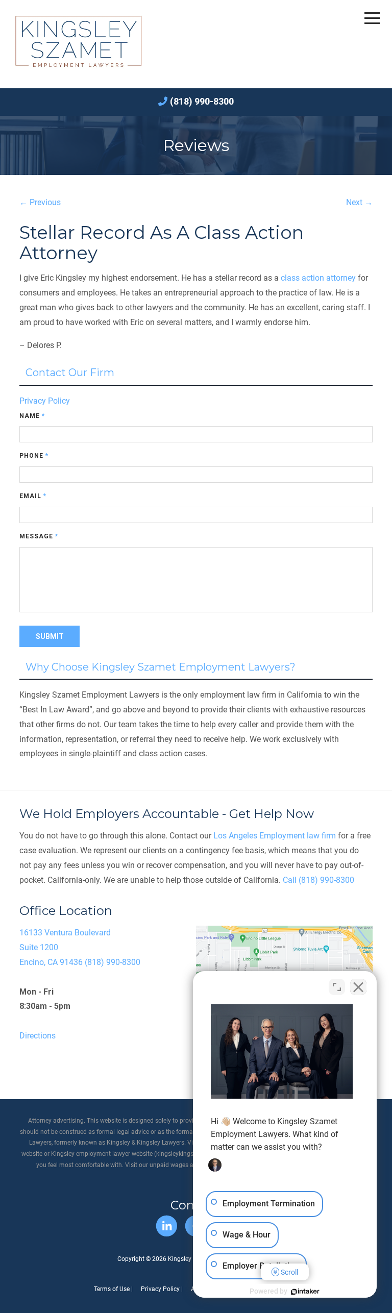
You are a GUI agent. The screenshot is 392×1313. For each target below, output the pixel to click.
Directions (37, 1036)
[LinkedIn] (166, 1226)
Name (32, 415)
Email (32, 496)
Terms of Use (112, 1289)
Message (38, 536)
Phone (33, 455)
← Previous (40, 202)
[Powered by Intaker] (305, 1292)
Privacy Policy (44, 401)
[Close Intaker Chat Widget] (358, 987)
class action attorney (318, 278)
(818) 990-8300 (202, 101)
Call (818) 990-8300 (318, 880)
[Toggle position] (337, 987)
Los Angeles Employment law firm (274, 835)
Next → (359, 202)
